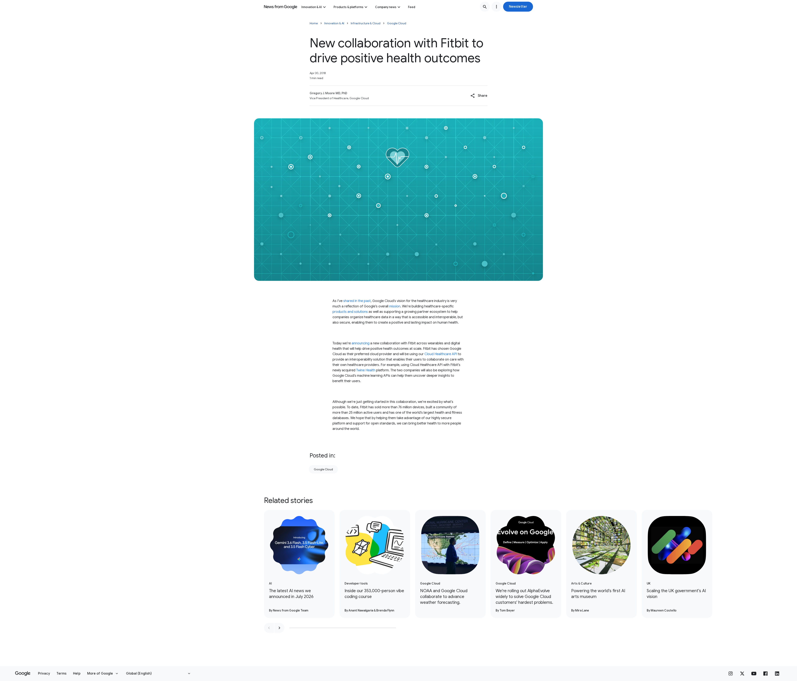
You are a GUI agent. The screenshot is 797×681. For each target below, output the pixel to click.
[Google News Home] (280, 7)
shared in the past (357, 301)
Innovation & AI (311, 7)
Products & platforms (348, 7)
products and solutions (350, 312)
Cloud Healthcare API (440, 354)
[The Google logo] (23, 673)
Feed (411, 7)
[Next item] (279, 628)
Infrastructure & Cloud (365, 23)
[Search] (485, 7)
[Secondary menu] (496, 7)
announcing (360, 343)
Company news (385, 7)
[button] (518, 7)
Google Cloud (396, 23)
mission (394, 306)
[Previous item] (269, 628)
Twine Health (365, 370)
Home (314, 23)
